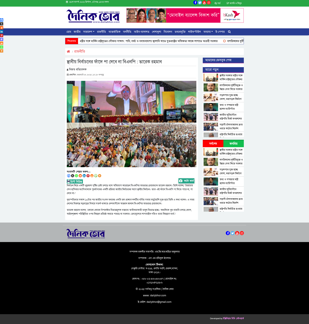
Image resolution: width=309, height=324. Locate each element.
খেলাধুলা (156, 32)
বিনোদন (168, 32)
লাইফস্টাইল (194, 32)
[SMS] (95, 175)
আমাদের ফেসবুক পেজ (218, 60)
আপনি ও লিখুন (235, 3)
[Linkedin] (84, 175)
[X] (72, 175)
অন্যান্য (207, 32)
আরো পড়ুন (211, 70)
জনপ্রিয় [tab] (234, 144)
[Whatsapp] (76, 175)
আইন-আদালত (141, 32)
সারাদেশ (87, 32)
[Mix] (92, 175)
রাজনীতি (101, 32)
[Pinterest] (88, 175)
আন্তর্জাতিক (114, 32)
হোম (68, 32)
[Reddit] (80, 175)
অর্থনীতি (127, 32)
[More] (99, 175)
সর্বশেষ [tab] (213, 144)
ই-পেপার (220, 32)
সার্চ (218, 3)
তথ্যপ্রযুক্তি (180, 32)
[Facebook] (68, 175)
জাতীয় (77, 32)
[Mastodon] (1, 39)
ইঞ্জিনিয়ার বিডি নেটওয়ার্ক (233, 318)
